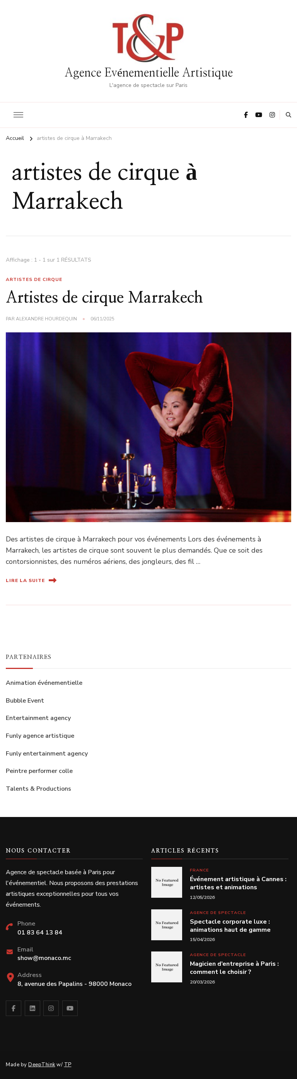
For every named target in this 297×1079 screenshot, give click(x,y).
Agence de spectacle (218, 913)
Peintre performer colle (39, 771)
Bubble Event (25, 700)
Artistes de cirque (34, 279)
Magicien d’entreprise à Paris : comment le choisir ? (234, 968)
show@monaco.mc (44, 958)
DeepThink (41, 1064)
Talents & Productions (38, 789)
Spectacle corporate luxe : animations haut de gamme (230, 926)
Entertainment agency (38, 718)
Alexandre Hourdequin (46, 319)
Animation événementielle (44, 683)
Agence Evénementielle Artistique (149, 73)
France (199, 870)
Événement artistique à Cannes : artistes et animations (238, 883)
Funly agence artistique (40, 736)
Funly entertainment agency (47, 753)
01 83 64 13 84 (39, 932)
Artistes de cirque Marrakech (104, 298)
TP (68, 1064)
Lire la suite (25, 580)
